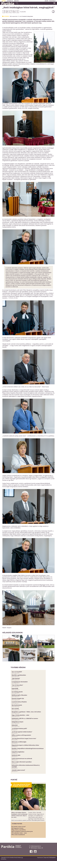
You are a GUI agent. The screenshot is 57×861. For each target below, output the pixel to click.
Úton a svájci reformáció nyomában (22, 762)
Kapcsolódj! (15, 688)
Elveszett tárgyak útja (18, 698)
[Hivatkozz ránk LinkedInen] (14, 11)
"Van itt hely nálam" (17, 685)
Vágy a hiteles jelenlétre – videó (20, 715)
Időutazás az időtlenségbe (19, 742)
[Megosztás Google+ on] (7, 11)
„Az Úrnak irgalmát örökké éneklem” (22, 732)
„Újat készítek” (16, 678)
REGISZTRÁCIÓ (52, 0)
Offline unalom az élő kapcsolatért (21, 735)
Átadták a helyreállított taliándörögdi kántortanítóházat (28, 748)
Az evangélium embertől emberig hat (23, 831)
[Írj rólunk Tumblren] (17, 11)
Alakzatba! (15, 725)
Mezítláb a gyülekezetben (19, 675)
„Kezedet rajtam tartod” (18, 770)
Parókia (7, 3)
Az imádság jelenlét (17, 692)
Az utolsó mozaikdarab (19, 834)
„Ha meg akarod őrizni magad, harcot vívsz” (24, 738)
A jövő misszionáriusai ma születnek (22, 758)
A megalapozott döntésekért (20, 682)
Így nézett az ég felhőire (19, 829)
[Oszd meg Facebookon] (3, 11)
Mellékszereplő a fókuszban (19, 695)
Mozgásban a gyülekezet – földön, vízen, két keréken (26, 712)
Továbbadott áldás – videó (20, 833)
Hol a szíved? (15, 708)
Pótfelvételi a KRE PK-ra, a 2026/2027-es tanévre (25, 718)
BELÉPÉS (46, 0)
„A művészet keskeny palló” (19, 728)
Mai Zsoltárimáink (17, 705)
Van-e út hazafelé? (17, 672)
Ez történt (6, 16)
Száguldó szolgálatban (18, 752)
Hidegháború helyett (17, 722)
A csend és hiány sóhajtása (19, 702)
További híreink (18, 667)
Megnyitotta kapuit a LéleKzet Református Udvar (25, 745)
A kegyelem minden (18, 828)
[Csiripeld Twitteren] (10, 11)
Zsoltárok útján (16, 755)
